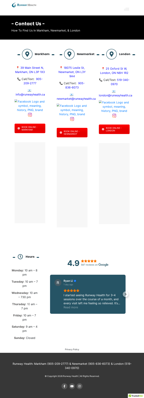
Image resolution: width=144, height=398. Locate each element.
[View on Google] (57, 282)
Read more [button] (71, 307)
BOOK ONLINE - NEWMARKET (72, 132)
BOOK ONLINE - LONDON (114, 129)
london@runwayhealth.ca (115, 95)
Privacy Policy (72, 349)
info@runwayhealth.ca (30, 94)
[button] (50, 294)
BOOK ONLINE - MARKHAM (29, 128)
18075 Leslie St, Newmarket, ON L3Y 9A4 (72, 72)
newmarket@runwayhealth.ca (76, 98)
